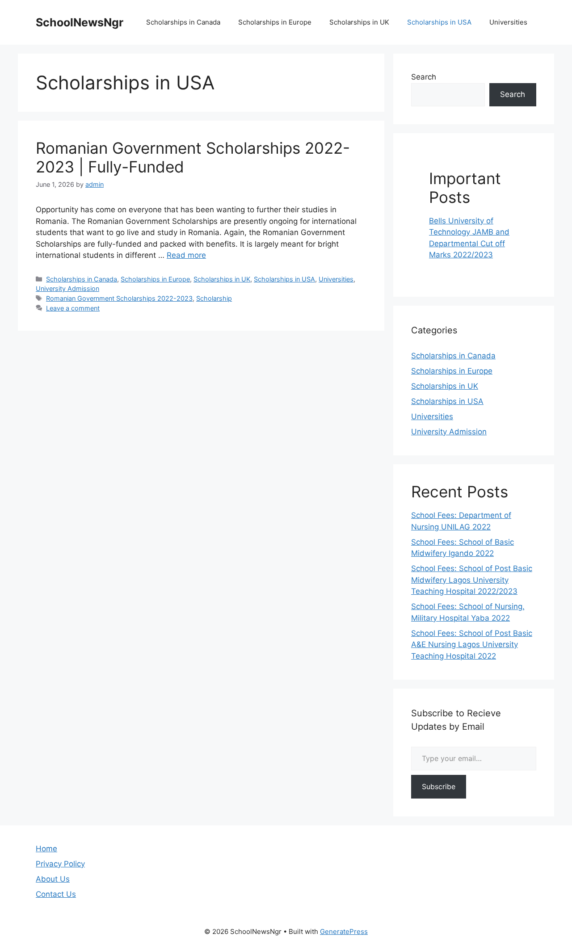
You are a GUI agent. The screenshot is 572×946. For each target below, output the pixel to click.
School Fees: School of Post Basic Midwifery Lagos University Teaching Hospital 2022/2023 (471, 580)
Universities (508, 22)
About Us (53, 879)
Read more (186, 255)
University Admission (67, 288)
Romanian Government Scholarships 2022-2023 (119, 298)
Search (423, 76)
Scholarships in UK (359, 22)
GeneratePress (344, 931)
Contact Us (56, 894)
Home (46, 848)
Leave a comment (73, 308)
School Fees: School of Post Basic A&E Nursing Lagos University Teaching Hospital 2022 (471, 644)
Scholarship (214, 298)
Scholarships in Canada (183, 22)
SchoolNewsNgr (79, 22)
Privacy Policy (60, 863)
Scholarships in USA (439, 22)
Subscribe (438, 786)
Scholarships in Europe (274, 22)
